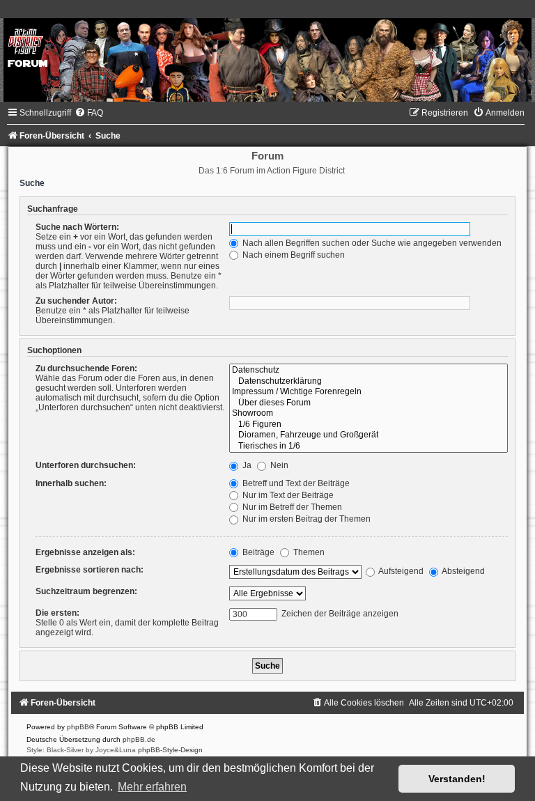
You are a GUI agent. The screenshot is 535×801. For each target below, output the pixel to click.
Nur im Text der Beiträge (287, 495)
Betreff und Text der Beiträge (295, 483)
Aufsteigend (400, 571)
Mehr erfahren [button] (152, 787)
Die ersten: (57, 613)
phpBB (78, 727)
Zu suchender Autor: (76, 301)
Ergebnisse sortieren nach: (90, 570)
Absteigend (462, 571)
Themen (308, 552)
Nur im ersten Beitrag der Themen (305, 519)
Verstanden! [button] (457, 778)
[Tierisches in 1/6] (368, 446)
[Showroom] (368, 413)
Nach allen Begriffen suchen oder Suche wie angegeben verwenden (371, 243)
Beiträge (257, 552)
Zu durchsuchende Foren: (86, 368)
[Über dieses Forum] (368, 403)
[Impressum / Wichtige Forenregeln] (368, 392)
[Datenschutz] (368, 370)
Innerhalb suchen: (71, 483)
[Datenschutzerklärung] (368, 381)
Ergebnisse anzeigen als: (85, 552)
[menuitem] (89, 113)
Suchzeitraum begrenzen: (86, 591)
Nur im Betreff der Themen (291, 507)
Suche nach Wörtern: (77, 227)
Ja (245, 465)
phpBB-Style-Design (170, 750)
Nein (278, 465)
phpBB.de (139, 739)
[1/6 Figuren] (368, 424)
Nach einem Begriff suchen (292, 255)
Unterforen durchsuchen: (86, 465)
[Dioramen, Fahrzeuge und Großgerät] (368, 435)
